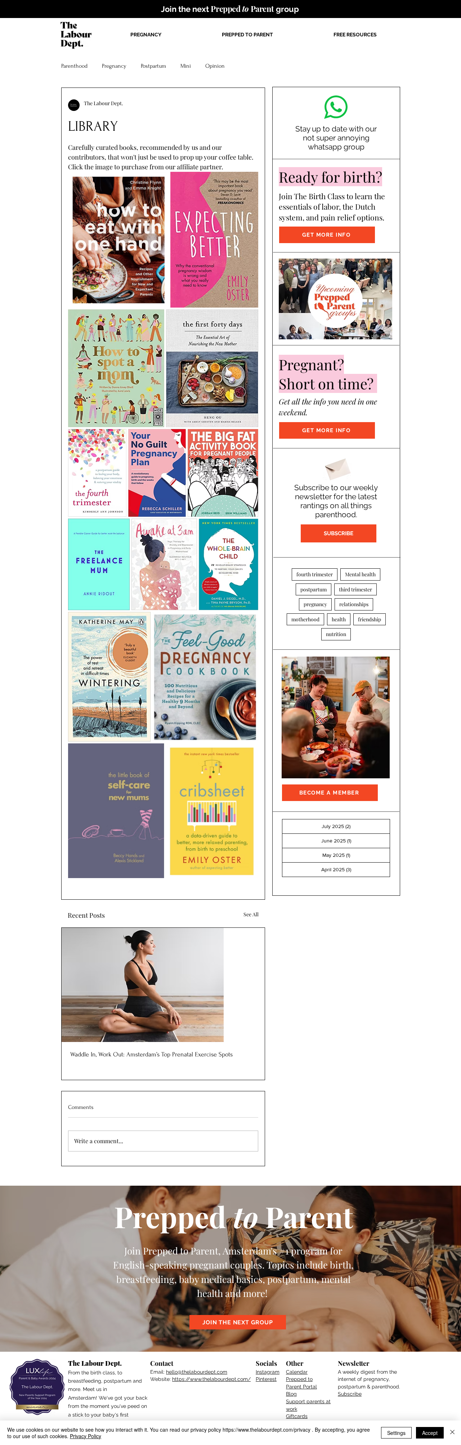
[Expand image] (159, 181)
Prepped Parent (233, 1216)
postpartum (313, 589)
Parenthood (74, 66)
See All (251, 914)
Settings (396, 1432)
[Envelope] (337, 467)
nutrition (336, 634)
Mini (185, 66)
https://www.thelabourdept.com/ (211, 1379)
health (339, 619)
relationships (353, 604)
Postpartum (153, 66)
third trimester (355, 589)
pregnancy (315, 604)
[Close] (452, 1432)
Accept (430, 1432)
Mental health (360, 574)
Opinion (215, 66)
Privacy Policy (85, 1436)
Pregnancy (114, 66)
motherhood (305, 619)
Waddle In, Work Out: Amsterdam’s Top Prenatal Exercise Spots (151, 1054)
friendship (369, 619)
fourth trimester (314, 574)
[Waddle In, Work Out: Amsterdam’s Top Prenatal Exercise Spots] (163, 985)
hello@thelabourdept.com (196, 1372)
